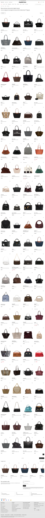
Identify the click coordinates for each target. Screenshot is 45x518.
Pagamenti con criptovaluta (4, 509)
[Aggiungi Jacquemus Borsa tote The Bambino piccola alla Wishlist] (21, 291)
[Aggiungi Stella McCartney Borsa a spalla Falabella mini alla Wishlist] (43, 107)
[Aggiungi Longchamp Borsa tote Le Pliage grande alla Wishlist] (21, 107)
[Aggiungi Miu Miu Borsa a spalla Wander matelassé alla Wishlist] (43, 217)
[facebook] (38, 510)
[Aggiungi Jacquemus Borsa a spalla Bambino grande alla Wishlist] (43, 34)
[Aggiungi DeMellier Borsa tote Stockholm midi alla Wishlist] (32, 236)
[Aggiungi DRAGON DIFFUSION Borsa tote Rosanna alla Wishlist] (10, 71)
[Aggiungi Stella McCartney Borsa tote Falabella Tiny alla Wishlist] (32, 53)
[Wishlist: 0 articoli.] (42, 2)
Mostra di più (28, 10)
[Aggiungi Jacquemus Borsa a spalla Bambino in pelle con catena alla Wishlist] (21, 401)
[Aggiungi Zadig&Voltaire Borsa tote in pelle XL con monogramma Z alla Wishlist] (43, 143)
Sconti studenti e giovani (26, 508)
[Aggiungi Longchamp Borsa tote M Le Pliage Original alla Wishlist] (21, 71)
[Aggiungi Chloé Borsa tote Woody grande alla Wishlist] (10, 107)
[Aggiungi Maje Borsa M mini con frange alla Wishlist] (32, 383)
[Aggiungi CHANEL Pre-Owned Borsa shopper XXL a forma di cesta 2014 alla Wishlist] (32, 419)
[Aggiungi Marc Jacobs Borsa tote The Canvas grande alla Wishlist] (21, 125)
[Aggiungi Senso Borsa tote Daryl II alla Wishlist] (10, 89)
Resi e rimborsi (2, 507)
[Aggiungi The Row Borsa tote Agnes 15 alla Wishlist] (21, 272)
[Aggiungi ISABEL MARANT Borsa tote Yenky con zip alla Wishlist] (10, 34)
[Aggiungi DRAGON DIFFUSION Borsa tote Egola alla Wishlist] (10, 328)
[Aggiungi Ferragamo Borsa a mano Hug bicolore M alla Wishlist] (32, 346)
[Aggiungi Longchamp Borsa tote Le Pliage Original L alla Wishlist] (21, 309)
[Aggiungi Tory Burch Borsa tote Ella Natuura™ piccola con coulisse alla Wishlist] (32, 309)
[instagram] (35, 510)
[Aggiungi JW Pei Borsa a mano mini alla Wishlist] (43, 437)
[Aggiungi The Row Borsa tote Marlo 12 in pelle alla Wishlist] (21, 181)
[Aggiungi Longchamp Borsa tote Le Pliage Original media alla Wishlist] (21, 162)
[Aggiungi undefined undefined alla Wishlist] (9, 463)
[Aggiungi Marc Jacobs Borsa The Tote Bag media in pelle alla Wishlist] (43, 199)
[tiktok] (36, 510)
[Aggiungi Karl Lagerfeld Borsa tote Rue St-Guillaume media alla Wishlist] (32, 162)
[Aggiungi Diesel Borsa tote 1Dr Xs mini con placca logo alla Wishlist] (10, 254)
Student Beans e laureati (26, 507)
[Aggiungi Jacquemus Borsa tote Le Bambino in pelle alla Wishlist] (21, 16)
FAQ (16, 493)
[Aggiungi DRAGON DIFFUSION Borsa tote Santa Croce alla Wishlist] (43, 162)
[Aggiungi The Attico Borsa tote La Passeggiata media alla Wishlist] (10, 162)
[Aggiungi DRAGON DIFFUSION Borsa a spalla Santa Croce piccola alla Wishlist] (21, 34)
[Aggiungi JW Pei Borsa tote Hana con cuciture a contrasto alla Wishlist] (43, 16)
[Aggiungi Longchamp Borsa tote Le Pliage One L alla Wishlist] (10, 437)
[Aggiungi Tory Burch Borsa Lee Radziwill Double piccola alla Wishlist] (43, 401)
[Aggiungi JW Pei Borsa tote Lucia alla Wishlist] (21, 236)
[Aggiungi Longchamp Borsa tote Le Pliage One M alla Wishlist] (32, 125)
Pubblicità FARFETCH (14, 509)
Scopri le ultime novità (23, 0)
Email (23, 482)
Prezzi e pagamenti (3, 508)
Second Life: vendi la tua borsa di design (39, 505)
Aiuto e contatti (2, 503)
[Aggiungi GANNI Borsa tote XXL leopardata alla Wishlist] (10, 365)
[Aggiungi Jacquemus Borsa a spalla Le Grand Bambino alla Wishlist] (32, 107)
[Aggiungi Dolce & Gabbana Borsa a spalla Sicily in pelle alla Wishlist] (43, 181)
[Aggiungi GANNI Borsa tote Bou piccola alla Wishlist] (43, 291)
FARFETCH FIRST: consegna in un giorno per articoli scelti (39, 504)
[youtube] (40, 510)
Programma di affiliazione (26, 503)
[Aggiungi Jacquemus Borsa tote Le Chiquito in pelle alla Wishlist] (43, 254)
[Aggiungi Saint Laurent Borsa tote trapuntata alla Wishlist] (21, 419)
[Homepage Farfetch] (22, 2)
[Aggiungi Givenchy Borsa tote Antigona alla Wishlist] (43, 419)
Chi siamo (13, 503)
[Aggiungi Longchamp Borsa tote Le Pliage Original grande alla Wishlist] (32, 34)
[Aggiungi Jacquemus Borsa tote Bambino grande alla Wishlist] (43, 346)
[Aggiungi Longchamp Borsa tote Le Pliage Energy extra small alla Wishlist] (32, 365)
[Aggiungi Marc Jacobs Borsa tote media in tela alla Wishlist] (32, 16)
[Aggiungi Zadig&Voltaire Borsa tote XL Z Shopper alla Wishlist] (10, 346)
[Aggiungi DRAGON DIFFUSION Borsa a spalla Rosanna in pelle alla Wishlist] (10, 143)
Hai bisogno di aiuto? (34, 493)
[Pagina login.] (40, 2)
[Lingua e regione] (39, 2)
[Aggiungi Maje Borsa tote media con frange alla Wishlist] (32, 328)
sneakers (11, 10)
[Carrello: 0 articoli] (43, 2)
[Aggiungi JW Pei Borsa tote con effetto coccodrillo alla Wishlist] (43, 383)
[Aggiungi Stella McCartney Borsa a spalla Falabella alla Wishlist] (10, 199)
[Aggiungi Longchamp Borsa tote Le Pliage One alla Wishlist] (21, 217)
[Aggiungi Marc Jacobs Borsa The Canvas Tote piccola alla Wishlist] (21, 53)
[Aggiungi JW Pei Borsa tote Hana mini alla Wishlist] (32, 89)
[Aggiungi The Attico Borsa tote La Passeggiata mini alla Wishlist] (32, 401)
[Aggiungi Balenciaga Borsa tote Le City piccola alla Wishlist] (10, 236)
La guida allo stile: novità (37, 506)
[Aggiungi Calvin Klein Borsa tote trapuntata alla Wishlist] (21, 365)
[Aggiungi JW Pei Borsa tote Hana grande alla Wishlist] (43, 365)
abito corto (6, 10)
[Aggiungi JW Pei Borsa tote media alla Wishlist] (43, 309)
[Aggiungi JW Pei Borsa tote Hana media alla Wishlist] (10, 53)
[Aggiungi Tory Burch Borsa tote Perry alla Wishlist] (10, 419)
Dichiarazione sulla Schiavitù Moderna (16, 508)
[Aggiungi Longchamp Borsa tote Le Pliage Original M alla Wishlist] (10, 16)
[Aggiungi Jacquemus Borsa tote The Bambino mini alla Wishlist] (10, 181)
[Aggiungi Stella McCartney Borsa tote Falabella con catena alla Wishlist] (32, 143)
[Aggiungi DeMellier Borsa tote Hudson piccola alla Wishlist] (32, 291)
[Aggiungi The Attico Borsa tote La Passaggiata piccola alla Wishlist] (43, 71)
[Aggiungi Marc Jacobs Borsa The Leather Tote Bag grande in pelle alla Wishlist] (32, 437)
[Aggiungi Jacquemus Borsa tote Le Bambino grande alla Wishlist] (21, 346)
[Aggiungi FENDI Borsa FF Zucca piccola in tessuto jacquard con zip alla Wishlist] (43, 53)
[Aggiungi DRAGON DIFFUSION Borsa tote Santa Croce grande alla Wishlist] (21, 143)
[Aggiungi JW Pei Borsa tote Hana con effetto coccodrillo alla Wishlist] (43, 272)
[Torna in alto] (43, 454)
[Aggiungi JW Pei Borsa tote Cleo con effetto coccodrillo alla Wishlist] (32, 199)
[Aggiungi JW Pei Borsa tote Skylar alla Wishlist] (43, 125)
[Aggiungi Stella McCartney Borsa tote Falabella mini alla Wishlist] (43, 328)
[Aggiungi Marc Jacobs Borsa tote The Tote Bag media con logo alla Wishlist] (43, 89)
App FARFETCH (14, 507)
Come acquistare (3, 493)
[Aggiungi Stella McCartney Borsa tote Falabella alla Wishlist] (10, 217)
